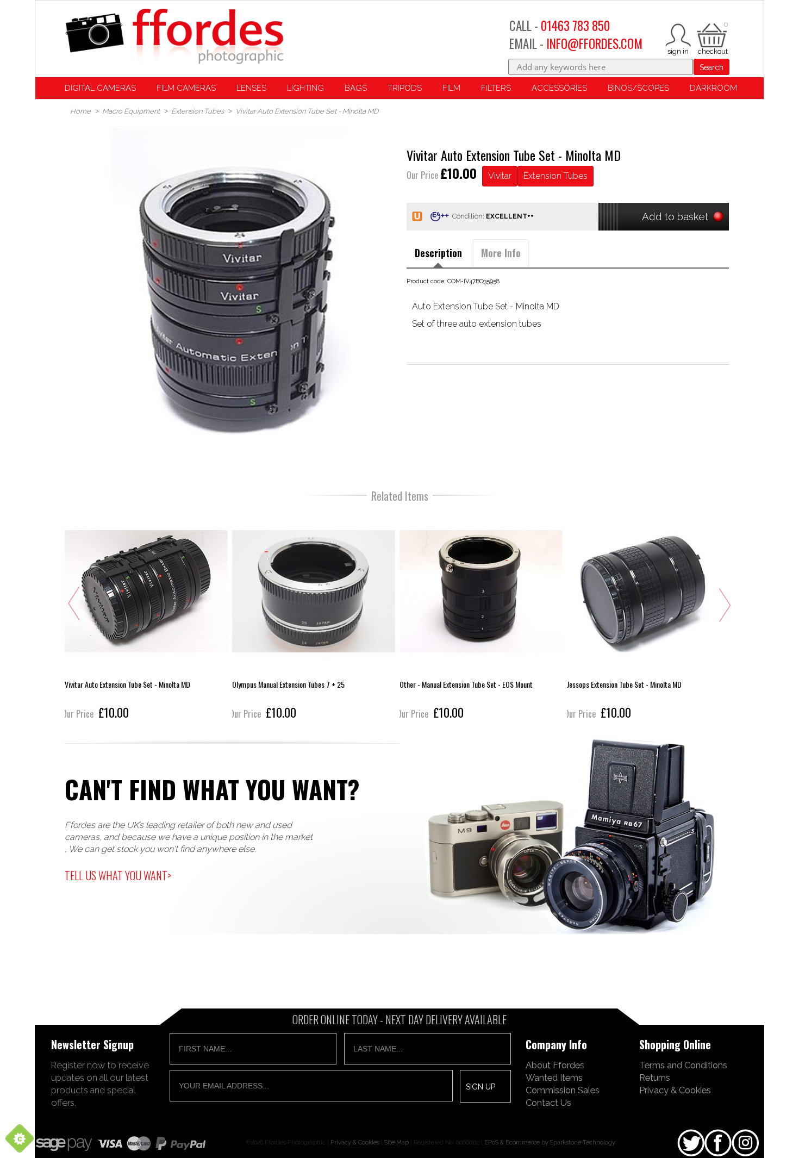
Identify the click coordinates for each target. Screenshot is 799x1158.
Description (438, 253)
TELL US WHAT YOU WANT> (118, 875)
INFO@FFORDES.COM (594, 43)
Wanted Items (554, 1077)
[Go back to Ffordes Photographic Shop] (174, 37)
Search (711, 67)
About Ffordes (555, 1065)
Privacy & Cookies (675, 1090)
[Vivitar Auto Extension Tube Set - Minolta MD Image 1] (231, 287)
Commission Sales (563, 1090)
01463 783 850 (575, 25)
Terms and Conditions (683, 1065)
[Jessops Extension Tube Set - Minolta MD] (648, 616)
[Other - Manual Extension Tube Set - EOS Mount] (481, 616)
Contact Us (548, 1102)
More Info (501, 253)
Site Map (396, 1142)
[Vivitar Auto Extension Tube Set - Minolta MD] (146, 616)
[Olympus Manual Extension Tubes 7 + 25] (313, 616)
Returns (654, 1077)
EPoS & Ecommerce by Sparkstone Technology (549, 1142)
